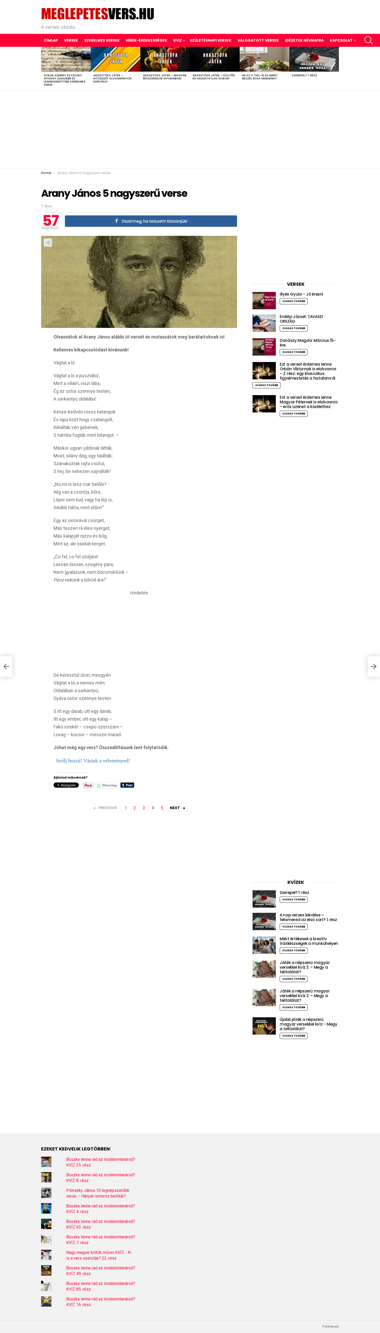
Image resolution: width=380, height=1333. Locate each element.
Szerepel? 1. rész (304, 75)
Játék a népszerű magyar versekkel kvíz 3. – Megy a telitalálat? (305, 967)
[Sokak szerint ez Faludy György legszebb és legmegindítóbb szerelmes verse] (66, 59)
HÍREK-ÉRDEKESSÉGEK (146, 40)
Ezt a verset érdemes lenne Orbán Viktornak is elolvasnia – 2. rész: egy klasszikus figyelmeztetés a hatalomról (308, 371)
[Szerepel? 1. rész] (314, 59)
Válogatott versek (258, 40)
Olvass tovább (293, 301)
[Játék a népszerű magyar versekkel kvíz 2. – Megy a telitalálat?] (264, 997)
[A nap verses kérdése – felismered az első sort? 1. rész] (264, 921)
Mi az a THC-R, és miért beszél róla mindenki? (260, 76)
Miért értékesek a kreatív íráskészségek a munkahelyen (309, 941)
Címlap (51, 40)
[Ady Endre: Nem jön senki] (374, 666)
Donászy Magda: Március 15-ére (308, 343)
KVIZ (177, 40)
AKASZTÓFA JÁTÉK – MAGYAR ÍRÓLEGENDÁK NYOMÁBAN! (164, 76)
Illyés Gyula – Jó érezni (301, 294)
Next (336, 68)
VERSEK (71, 40)
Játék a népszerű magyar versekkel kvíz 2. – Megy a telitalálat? (305, 995)
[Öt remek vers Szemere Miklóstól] (6, 666)
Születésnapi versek (210, 40)
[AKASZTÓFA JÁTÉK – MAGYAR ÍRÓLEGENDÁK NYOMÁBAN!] (165, 59)
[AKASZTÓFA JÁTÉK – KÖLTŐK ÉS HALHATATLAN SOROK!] (215, 59)
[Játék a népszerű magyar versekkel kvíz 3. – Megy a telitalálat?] (264, 969)
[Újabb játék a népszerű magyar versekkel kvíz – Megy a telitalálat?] (264, 1026)
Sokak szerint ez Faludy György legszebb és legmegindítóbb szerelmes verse (65, 80)
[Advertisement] (190, 129)
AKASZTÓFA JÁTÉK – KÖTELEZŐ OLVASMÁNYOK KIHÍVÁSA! (112, 78)
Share (48, 242)
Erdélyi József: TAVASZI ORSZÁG (301, 319)
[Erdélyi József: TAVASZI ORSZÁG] (264, 323)
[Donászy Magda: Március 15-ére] (264, 347)
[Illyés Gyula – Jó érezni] (264, 300)
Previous (43, 68)
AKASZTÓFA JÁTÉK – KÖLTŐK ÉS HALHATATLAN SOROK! (214, 76)
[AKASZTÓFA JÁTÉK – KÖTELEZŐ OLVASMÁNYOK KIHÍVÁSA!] (115, 59)
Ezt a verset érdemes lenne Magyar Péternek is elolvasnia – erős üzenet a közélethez (308, 402)
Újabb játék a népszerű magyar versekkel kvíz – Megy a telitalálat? (308, 1024)
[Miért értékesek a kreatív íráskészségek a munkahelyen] (264, 945)
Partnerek (330, 1326)
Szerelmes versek (102, 40)
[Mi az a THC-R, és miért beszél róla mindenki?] (264, 59)
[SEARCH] (368, 40)
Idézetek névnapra (304, 40)
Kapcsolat (341, 40)
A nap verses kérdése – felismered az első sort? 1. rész (308, 917)
